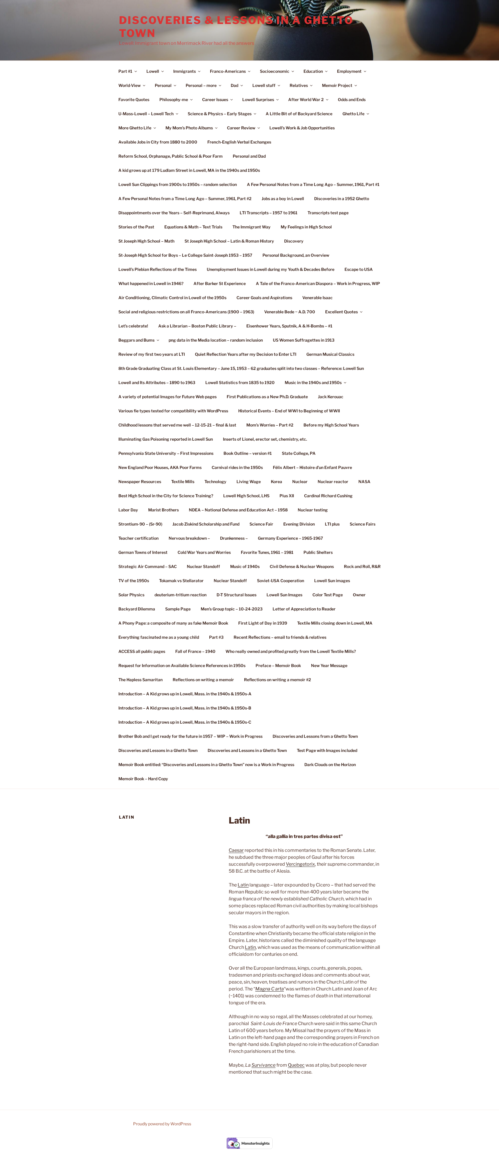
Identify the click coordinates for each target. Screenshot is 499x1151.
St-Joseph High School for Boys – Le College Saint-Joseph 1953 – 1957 (185, 255)
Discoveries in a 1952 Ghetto (341, 198)
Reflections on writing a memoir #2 (277, 679)
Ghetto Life (353, 113)
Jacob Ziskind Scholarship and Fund (205, 524)
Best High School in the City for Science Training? (165, 495)
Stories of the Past (136, 226)
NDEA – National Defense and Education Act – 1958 (238, 509)
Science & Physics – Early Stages (220, 113)
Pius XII (287, 495)
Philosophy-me (173, 99)
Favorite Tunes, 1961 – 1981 (267, 552)
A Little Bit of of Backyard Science (299, 113)
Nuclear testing (313, 509)
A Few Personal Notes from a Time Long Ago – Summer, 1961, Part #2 (185, 198)
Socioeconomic (274, 71)
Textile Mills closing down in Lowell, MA (335, 623)
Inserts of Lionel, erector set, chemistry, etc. (265, 439)
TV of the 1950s (133, 580)
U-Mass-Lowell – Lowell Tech (146, 113)
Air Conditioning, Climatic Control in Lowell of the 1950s (172, 297)
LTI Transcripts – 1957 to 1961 (268, 212)
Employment (349, 71)
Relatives (299, 85)
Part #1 (125, 71)
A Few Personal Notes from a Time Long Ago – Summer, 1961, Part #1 (313, 184)
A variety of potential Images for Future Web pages (167, 396)
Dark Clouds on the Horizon (330, 764)
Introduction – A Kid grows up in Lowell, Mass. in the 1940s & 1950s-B (184, 707)
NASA (364, 481)
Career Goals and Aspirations (264, 297)
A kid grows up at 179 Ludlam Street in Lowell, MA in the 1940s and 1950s (189, 170)
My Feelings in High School (306, 226)
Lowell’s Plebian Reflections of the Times (157, 269)
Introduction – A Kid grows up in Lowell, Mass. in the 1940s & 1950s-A (185, 693)
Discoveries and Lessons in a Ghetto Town (158, 750)
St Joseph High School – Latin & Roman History (229, 241)
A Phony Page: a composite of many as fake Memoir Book (173, 623)
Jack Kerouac (330, 396)
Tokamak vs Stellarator (181, 580)
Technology (215, 481)
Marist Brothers (163, 509)
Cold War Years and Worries (204, 552)
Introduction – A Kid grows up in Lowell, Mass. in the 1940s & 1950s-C (184, 722)
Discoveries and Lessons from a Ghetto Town (315, 736)
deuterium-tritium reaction (180, 594)
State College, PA (299, 453)
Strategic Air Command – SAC (147, 566)
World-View (129, 85)
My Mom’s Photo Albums (189, 127)
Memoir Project (337, 85)
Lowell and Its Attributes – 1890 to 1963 (156, 382)
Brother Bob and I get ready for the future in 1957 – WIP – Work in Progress (190, 736)
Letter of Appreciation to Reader (304, 608)
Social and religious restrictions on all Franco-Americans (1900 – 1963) (186, 311)
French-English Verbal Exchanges (239, 141)
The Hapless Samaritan (140, 679)
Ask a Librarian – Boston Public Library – (197, 325)
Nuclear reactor (333, 481)
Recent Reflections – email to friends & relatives (280, 637)
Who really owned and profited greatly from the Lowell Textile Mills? (291, 651)
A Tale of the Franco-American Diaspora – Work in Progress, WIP (318, 283)
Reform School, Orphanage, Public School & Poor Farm (170, 156)
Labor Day (128, 509)
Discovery (294, 241)
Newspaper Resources (139, 481)
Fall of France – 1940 (195, 651)
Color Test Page (327, 594)
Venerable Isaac (317, 297)
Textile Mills (182, 481)
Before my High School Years (331, 424)
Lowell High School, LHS (246, 495)
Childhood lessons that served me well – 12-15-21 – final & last (177, 424)
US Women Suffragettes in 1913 (303, 340)
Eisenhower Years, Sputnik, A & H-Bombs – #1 (289, 325)
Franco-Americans (228, 71)
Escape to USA (359, 269)
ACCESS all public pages (141, 651)
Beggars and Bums (136, 340)
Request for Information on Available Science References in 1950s (181, 665)
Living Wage (249, 481)
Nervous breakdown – (189, 538)
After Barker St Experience (219, 283)
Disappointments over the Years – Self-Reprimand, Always (174, 212)
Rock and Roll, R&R (362, 566)
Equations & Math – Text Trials (193, 226)
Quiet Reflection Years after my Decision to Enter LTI (245, 354)
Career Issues (215, 99)
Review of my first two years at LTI (151, 354)
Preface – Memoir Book (278, 665)
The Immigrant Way (251, 226)
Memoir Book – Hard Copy (143, 778)
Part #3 (216, 637)
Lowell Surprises (258, 99)
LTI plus (332, 524)
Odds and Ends (352, 99)
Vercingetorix (300, 864)
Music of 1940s (245, 566)
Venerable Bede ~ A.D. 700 (289, 311)
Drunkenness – (234, 538)
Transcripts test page (328, 212)
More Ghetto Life (134, 127)
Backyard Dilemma (136, 608)
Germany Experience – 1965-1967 (290, 538)
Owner (359, 594)
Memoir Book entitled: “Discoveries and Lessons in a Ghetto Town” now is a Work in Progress (206, 764)
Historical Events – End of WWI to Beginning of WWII (289, 410)
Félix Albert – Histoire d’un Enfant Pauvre (312, 467)
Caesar (236, 850)
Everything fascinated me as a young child (158, 637)
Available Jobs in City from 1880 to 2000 (157, 141)
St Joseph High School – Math (146, 241)
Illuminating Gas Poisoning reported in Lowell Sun (165, 439)
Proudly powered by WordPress (162, 1123)
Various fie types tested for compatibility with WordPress (173, 410)
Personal (163, 85)
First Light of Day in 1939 (262, 623)
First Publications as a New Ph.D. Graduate (267, 396)
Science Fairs (362, 524)
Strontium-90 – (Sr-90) (140, 524)
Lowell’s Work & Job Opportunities (302, 127)
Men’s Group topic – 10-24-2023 (231, 608)
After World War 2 (306, 99)
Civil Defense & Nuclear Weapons (302, 566)
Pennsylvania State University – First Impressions (165, 453)
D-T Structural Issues (236, 594)
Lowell (152, 71)
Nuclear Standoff (203, 566)
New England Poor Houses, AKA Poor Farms (160, 467)
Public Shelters (318, 552)
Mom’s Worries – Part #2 (269, 424)
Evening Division (299, 524)
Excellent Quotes (341, 311)
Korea (276, 481)
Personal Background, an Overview (295, 255)
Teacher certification (138, 538)
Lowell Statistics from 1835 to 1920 (240, 382)
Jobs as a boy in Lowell (283, 198)
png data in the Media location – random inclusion (216, 340)
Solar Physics (131, 594)
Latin (243, 885)
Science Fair (261, 524)
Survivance (263, 1065)
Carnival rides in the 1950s (237, 467)
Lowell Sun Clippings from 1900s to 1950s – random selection (177, 184)
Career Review (241, 127)
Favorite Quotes (133, 99)
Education (313, 71)
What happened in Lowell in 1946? (150, 283)
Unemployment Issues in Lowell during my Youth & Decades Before (270, 269)
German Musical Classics (330, 354)
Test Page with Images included (327, 750)
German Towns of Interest (142, 552)
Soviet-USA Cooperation (280, 580)
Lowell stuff (263, 85)
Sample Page (178, 608)
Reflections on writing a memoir (203, 679)
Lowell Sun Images (284, 594)
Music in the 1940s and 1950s (313, 382)
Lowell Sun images (332, 580)
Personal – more (201, 85)
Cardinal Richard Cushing (328, 495)
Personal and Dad (249, 156)
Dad (234, 85)
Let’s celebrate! (133, 325)
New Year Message (329, 665)
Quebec (296, 1065)
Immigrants (184, 71)
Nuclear (300, 481)
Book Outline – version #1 (248, 453)
